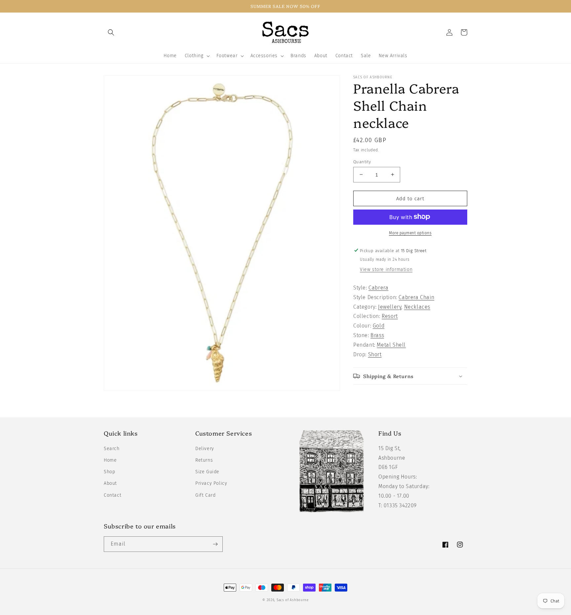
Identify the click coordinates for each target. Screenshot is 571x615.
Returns (204, 460)
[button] (111, 32)
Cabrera (378, 287)
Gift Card (205, 495)
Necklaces (417, 306)
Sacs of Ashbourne (293, 600)
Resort (390, 316)
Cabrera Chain (416, 297)
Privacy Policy (211, 483)
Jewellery (389, 306)
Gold (378, 326)
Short (375, 354)
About (110, 483)
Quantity (362, 161)
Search (112, 448)
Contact (112, 495)
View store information (386, 269)
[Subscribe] (215, 544)
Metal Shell (391, 344)
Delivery (204, 448)
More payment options (410, 232)
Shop (109, 472)
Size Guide (207, 472)
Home (110, 460)
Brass (377, 335)
